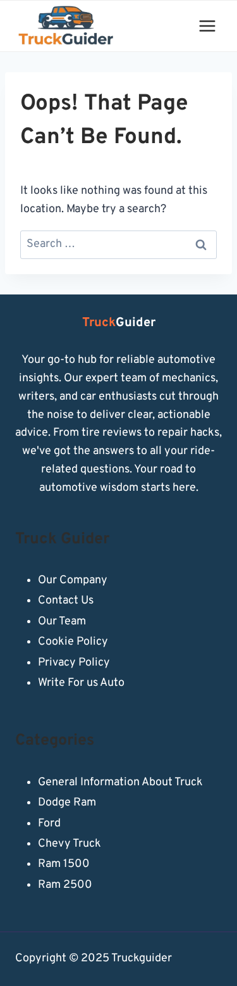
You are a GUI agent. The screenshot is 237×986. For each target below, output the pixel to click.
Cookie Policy (73, 642)
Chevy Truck (69, 844)
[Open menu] (207, 26)
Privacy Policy (74, 662)
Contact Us (66, 600)
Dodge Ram (67, 802)
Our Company (72, 580)
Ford (49, 823)
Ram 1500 (64, 864)
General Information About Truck (120, 782)
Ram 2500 (65, 885)
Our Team (62, 621)
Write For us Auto (81, 683)
